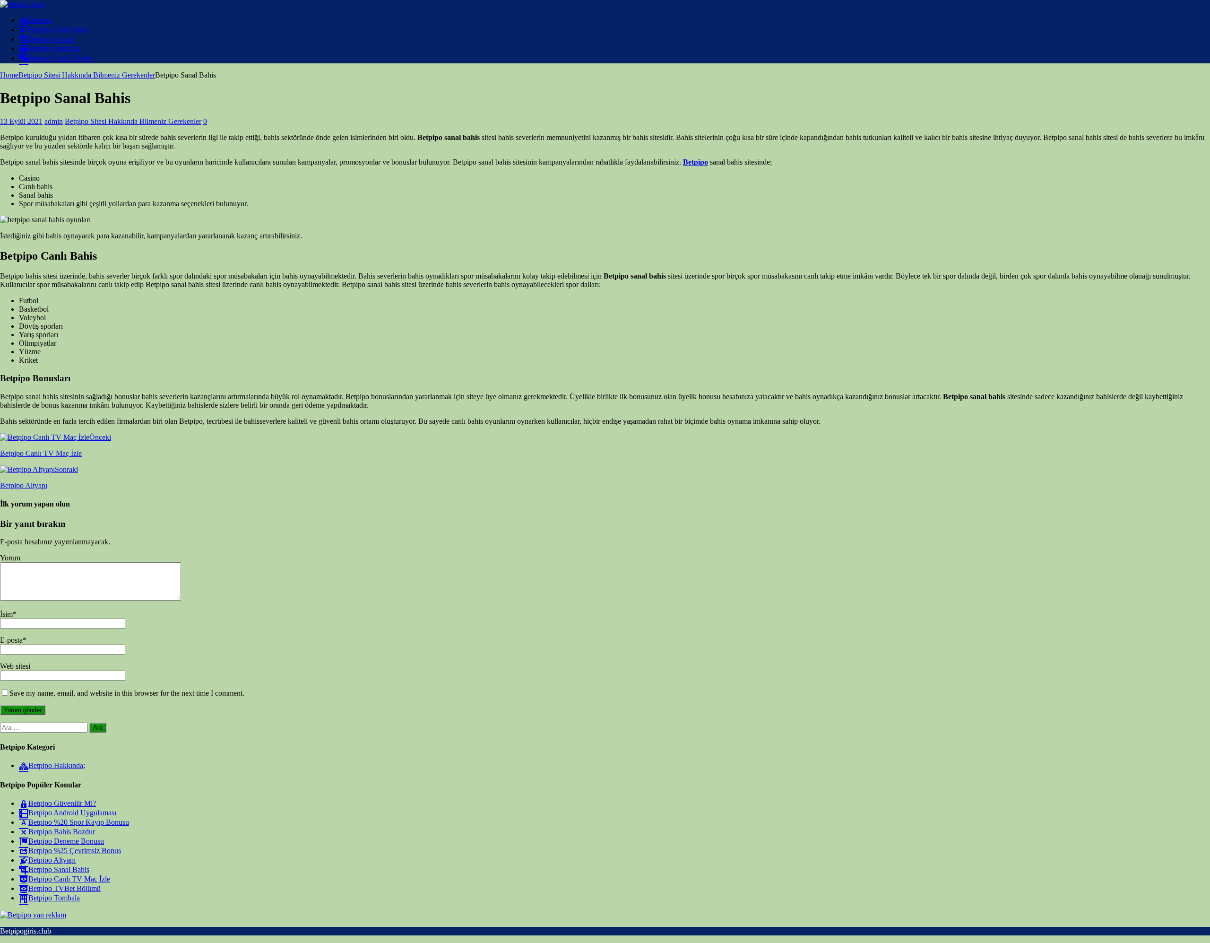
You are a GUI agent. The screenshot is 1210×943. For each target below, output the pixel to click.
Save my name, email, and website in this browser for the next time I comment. (126, 693)
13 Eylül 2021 (21, 121)
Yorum (10, 558)
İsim (6, 614)
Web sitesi (15, 666)
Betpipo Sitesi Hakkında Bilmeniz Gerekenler (133, 121)
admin (53, 121)
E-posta (11, 640)
